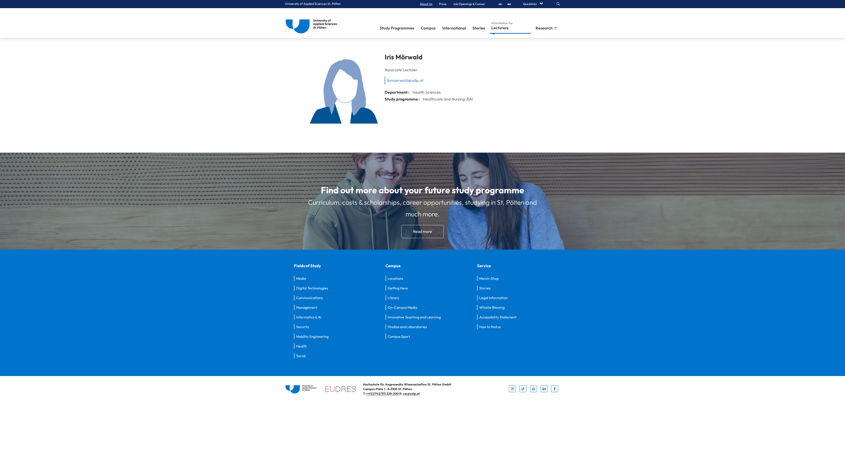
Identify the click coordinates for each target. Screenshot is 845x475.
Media (301, 278)
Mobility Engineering (312, 336)
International (454, 28)
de (500, 4)
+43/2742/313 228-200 (382, 394)
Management (306, 307)
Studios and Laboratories (407, 327)
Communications (309, 298)
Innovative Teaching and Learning (414, 317)
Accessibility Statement (497, 317)
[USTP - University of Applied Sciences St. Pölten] (312, 23)
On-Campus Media (402, 307)
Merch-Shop (489, 278)
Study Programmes (397, 28)
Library (393, 298)
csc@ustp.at (411, 394)
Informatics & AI (308, 317)
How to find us (490, 327)
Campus (428, 28)
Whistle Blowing (492, 307)
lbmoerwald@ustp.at (405, 80)
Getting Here (398, 288)
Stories (478, 28)
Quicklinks (530, 4)
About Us (426, 4)
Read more (422, 231)
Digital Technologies (312, 288)
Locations (395, 278)
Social (301, 356)
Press (442, 4)
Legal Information (493, 298)
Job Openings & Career (469, 4)
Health (301, 346)
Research (544, 28)
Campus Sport (399, 336)
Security (302, 327)
